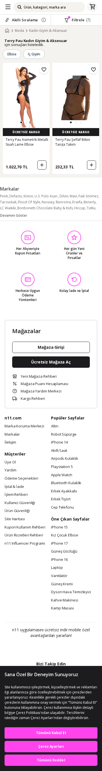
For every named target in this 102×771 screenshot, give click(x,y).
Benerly (90, 202)
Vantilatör (59, 576)
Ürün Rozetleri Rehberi (24, 535)
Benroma (63, 202)
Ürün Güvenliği (17, 511)
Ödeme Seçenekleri (21, 478)
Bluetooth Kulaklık (66, 483)
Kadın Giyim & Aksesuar (48, 30)
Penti (4, 196)
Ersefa (77, 202)
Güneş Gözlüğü (64, 551)
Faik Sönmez (88, 196)
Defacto (15, 196)
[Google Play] (33, 648)
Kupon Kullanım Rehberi (25, 527)
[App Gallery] (66, 648)
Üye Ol (10, 462)
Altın (54, 426)
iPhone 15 (59, 527)
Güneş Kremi (62, 584)
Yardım (10, 470)
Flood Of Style (29, 202)
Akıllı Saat (59, 450)
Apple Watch (61, 475)
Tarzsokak (8, 202)
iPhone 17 (59, 543)
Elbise (11, 54)
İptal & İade (14, 486)
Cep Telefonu (62, 507)
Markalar (12, 434)
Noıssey (48, 202)
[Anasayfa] (7, 30)
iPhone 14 (59, 442)
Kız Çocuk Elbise (64, 535)
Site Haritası (15, 519)
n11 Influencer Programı (25, 543)
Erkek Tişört (61, 499)
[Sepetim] (92, 7)
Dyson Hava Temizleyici (71, 592)
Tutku (91, 208)
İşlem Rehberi (16, 494)
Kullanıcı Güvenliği (20, 503)
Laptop (57, 567)
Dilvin (64, 196)
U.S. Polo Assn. (46, 196)
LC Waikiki (8, 208)
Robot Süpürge (63, 434)
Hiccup (79, 208)
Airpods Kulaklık (64, 458)
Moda (19, 30)
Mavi (73, 196)
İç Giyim (34, 54)
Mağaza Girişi (51, 347)
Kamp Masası (62, 608)
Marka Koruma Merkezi (24, 426)
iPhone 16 (59, 559)
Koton (28, 196)
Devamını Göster (13, 215)
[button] (21, 122)
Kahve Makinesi (64, 600)
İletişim (10, 442)
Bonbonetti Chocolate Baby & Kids (45, 208)
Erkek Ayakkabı (64, 491)
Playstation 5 (62, 467)
